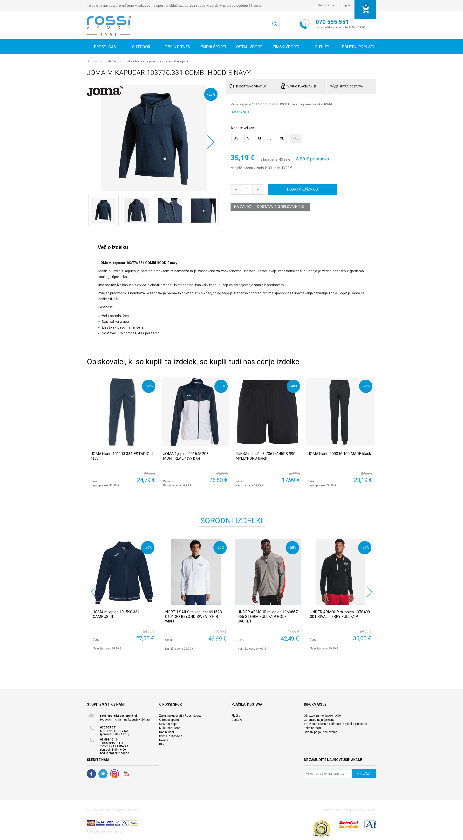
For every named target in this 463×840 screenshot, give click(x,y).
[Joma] (105, 94)
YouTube (126, 773)
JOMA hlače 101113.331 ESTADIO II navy (122, 456)
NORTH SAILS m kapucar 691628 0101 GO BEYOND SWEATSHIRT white (193, 616)
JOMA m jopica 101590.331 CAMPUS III (116, 614)
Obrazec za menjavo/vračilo (322, 715)
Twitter (103, 773)
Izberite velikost (243, 128)
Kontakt (327, 810)
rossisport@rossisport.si (118, 715)
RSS (114, 773)
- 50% (221, 386)
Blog (162, 744)
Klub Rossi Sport (170, 728)
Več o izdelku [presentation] (113, 247)
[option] (123, 594)
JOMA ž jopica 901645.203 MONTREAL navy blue (186, 456)
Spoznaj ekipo (168, 724)
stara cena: (269, 160)
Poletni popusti (358, 46)
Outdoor (141, 46)
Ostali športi (249, 46)
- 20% (211, 94)
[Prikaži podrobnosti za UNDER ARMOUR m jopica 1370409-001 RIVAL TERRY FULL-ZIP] (340, 572)
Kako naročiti (312, 728)
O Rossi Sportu (169, 719)
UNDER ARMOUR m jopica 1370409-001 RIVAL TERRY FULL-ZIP (340, 614)
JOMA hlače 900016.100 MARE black (339, 453)
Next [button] (369, 592)
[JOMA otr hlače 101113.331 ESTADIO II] (123, 412)
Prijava (346, 5)
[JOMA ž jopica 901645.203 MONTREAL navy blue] (195, 412)
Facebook (91, 773)
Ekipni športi (213, 46)
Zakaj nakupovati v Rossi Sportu (180, 715)
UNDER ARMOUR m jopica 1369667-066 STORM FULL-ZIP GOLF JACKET (268, 616)
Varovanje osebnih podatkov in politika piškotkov (336, 724)
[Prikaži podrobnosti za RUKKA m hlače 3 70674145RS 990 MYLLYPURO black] (267, 412)
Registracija (326, 5)
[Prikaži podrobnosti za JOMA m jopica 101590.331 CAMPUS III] (123, 572)
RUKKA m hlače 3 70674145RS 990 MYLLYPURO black (265, 456)
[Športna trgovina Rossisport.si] (109, 26)
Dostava (237, 719)
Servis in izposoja (170, 736)
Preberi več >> (240, 112)
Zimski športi (285, 46)
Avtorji (372, 810)
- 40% (293, 386)
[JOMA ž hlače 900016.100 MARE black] (340, 412)
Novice (163, 740)
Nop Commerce (112, 831)
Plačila (236, 715)
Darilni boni (166, 732)
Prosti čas (105, 46)
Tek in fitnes (177, 46)
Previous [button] (93, 592)
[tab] (112, 248)
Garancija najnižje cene (319, 719)
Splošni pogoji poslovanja (320, 732)
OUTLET (322, 46)
